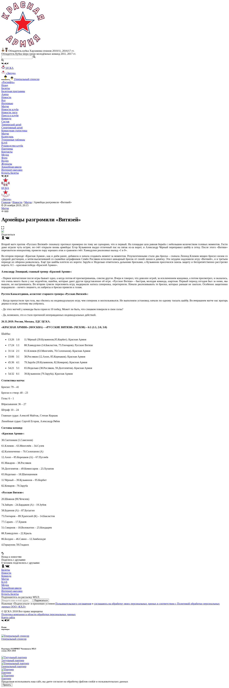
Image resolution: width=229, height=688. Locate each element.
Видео (5, 160)
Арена (5, 94)
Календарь (7, 136)
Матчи (5, 106)
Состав (5, 121)
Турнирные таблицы (13, 139)
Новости (17, 202)
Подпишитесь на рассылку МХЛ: (20, 597)
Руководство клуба (12, 145)
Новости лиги (9, 112)
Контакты (7, 151)
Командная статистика (14, 130)
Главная (5, 202)
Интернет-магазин (11, 591)
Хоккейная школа (11, 588)
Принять (7, 685)
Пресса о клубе (10, 115)
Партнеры (7, 148)
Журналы (6, 163)
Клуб (4, 582)
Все (3, 100)
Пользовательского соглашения (73, 603)
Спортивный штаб (12, 127)
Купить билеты (10, 594)
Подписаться (41, 600)
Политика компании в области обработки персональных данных (38, 614)
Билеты (5, 569)
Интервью (7, 103)
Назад (4, 85)
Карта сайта (8, 617)
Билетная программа (13, 91)
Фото (4, 157)
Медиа (5, 585)
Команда (6, 575)
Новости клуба (9, 109)
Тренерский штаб (11, 124)
